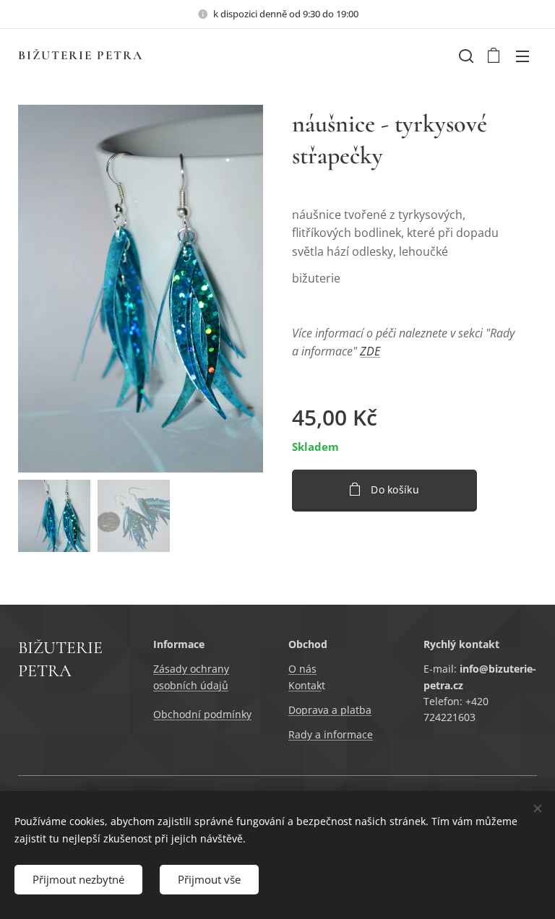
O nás (302, 669)
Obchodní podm (192, 714)
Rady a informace (330, 734)
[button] (464, 56)
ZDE (370, 351)
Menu (522, 55)
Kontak (305, 685)
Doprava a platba (329, 710)
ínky (241, 714)
